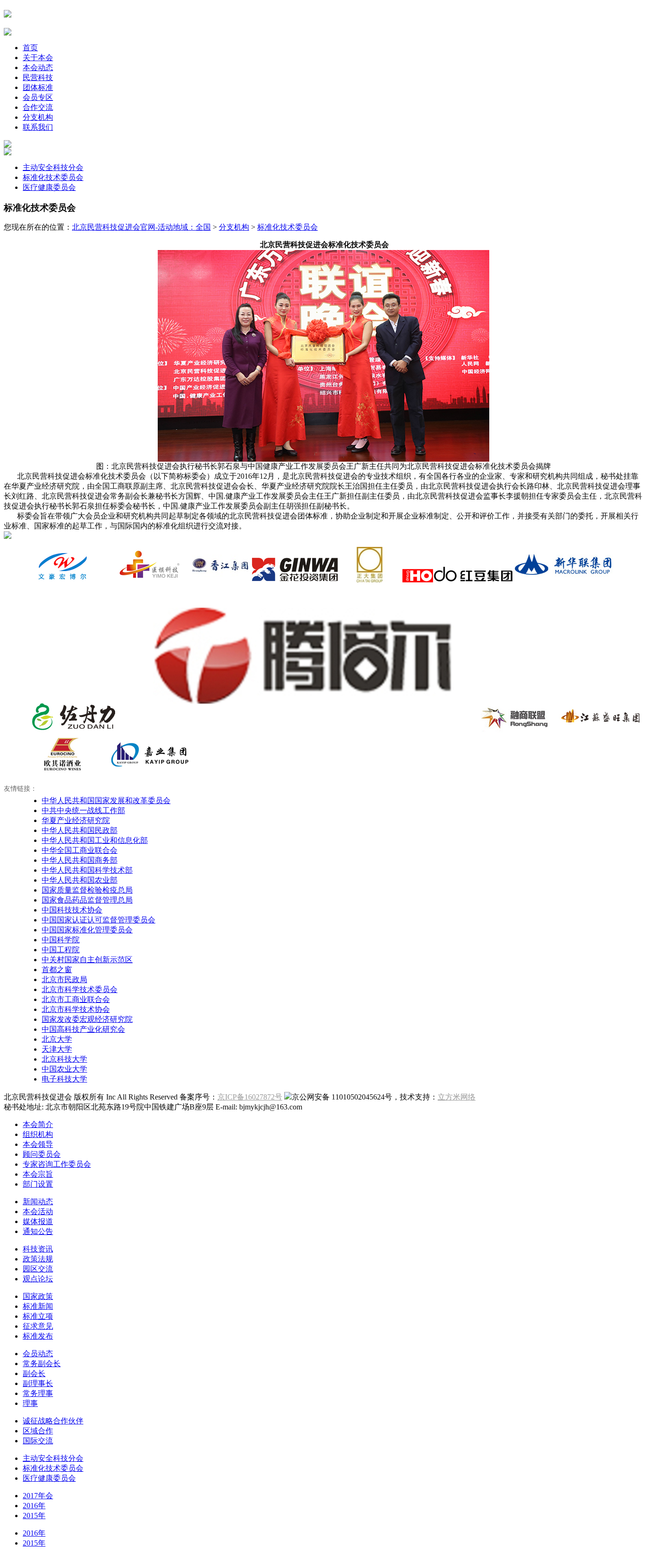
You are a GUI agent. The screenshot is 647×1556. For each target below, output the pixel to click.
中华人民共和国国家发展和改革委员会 (106, 800)
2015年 (34, 1515)
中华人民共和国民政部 (79, 830)
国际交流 (38, 1441)
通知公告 (38, 1231)
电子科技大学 (64, 1079)
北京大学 (57, 1039)
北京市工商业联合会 (76, 999)
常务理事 (38, 1393)
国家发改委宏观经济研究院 (87, 1019)
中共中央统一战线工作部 (83, 810)
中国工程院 (61, 950)
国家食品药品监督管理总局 (87, 900)
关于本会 (38, 58)
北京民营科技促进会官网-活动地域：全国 (141, 227)
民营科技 (38, 77)
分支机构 (38, 117)
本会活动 (38, 1211)
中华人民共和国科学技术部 (87, 870)
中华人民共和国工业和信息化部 (95, 840)
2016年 (34, 1506)
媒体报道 (38, 1221)
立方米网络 (457, 1097)
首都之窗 (57, 970)
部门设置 (38, 1184)
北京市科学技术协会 (76, 1009)
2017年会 (38, 1496)
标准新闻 (38, 1306)
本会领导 (38, 1144)
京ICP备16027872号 (249, 1097)
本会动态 (38, 67)
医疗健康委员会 (49, 187)
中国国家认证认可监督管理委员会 (98, 920)
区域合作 (38, 1431)
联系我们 (38, 127)
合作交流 (38, 107)
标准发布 (38, 1336)
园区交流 (38, 1269)
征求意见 (38, 1326)
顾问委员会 (42, 1154)
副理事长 (38, 1383)
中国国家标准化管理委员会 (87, 930)
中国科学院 (61, 940)
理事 (30, 1403)
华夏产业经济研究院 (76, 820)
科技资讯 (38, 1249)
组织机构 (38, 1134)
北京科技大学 (64, 1059)
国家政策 (38, 1296)
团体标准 (38, 87)
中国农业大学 (64, 1069)
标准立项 (38, 1316)
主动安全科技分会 (53, 167)
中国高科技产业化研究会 (83, 1029)
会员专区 (38, 97)
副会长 (34, 1373)
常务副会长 (42, 1363)
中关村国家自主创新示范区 (87, 960)
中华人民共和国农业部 (79, 880)
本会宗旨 (38, 1174)
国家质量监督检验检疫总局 (87, 890)
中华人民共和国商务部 (79, 860)
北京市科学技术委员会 (79, 989)
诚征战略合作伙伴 (53, 1421)
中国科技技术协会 (72, 910)
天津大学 (57, 1049)
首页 (30, 48)
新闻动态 (38, 1202)
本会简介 (38, 1124)
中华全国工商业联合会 (79, 850)
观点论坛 (38, 1279)
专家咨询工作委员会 (57, 1164)
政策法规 (38, 1259)
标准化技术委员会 (53, 177)
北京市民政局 (64, 979)
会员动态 (38, 1354)
